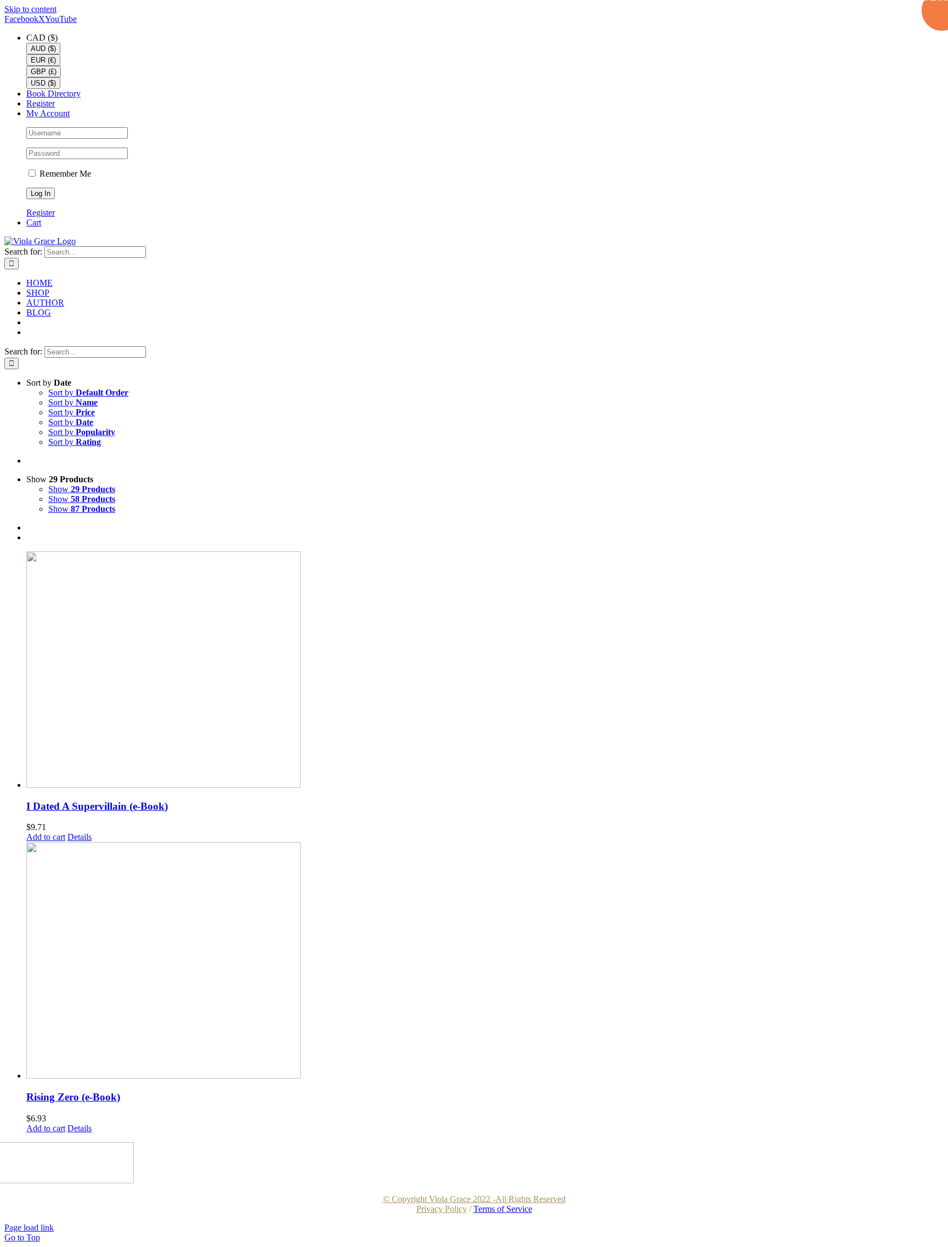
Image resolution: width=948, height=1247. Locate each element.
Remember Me (64, 173)
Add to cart (45, 837)
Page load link (29, 1227)
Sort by (88, 392)
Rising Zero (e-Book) (73, 1097)
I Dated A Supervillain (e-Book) (97, 806)
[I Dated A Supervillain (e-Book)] (485, 670)
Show (81, 489)
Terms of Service (502, 1209)
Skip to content (30, 9)
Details (79, 837)
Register (40, 212)
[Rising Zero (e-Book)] (485, 961)
